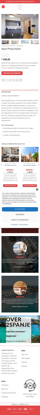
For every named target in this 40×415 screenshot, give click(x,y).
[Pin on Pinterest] (17, 80)
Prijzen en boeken (12, 73)
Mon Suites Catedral (29, 165)
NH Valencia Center (10, 165)
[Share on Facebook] (6, 80)
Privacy (14, 404)
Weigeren (20, 214)
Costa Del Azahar (8, 46)
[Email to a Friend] (13, 80)
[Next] (35, 26)
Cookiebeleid (14, 224)
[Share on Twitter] (10, 80)
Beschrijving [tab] (6, 92)
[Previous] (4, 26)
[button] (37, 189)
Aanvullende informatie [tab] (10, 96)
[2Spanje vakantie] (20, 6)
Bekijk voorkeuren (20, 220)
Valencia (20, 46)
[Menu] (3, 6)
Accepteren (20, 209)
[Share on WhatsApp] (3, 80)
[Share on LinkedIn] (20, 80)
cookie (21, 404)
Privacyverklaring (23, 224)
